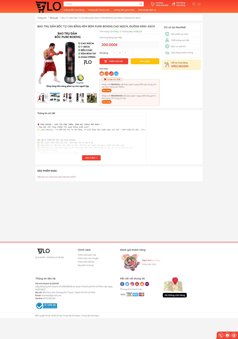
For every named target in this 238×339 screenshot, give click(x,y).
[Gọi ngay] (221, 335)
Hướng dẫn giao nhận (124, 10)
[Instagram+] (132, 284)
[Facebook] (122, 284)
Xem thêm (90, 158)
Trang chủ (41, 18)
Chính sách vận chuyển (88, 258)
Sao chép (106, 90)
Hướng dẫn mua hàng (74, 10)
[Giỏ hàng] (199, 3)
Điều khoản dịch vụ (147, 10)
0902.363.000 (179, 66)
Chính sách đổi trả (86, 261)
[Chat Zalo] (234, 335)
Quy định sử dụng (86, 265)
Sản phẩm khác (47, 170)
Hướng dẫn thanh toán (99, 10)
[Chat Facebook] (227, 335)
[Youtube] (137, 284)
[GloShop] (48, 6)
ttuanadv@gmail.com (51, 295)
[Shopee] (142, 284)
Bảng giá (54, 18)
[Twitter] (127, 284)
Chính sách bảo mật (87, 255)
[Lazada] (147, 284)
